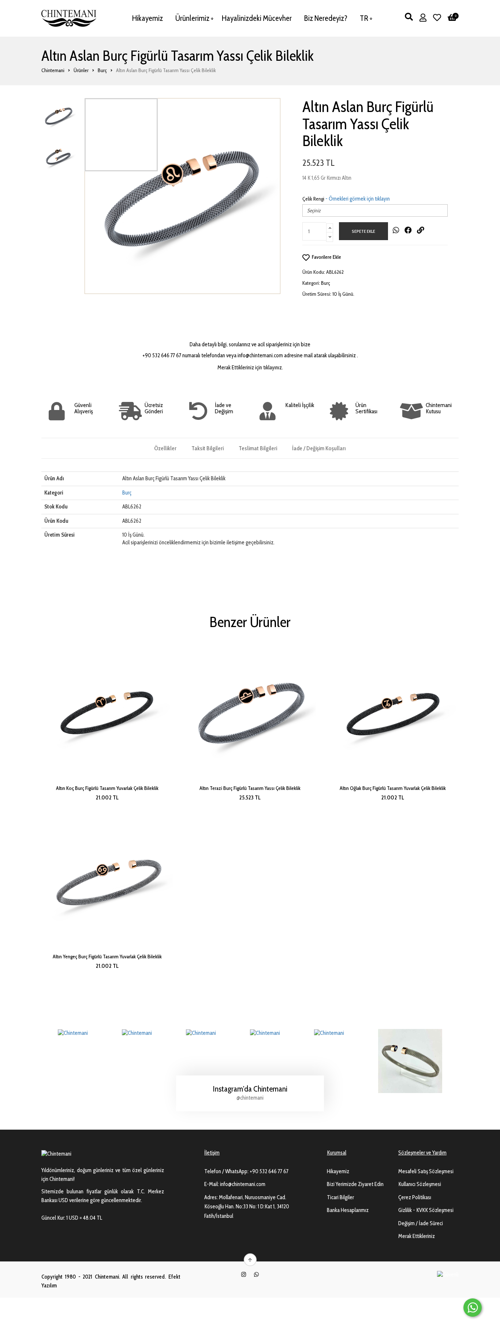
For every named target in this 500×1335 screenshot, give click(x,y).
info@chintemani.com (242, 1184)
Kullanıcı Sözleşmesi (419, 1184)
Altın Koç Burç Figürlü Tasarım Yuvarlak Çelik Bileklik (107, 788)
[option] (182, 196)
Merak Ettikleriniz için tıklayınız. (250, 367)
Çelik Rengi (313, 198)
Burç (102, 70)
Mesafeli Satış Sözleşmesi (426, 1171)
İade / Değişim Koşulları (319, 448)
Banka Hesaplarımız (348, 1210)
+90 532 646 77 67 (269, 1171)
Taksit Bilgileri (207, 448)
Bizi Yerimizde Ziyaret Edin (355, 1184)
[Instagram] (243, 1274)
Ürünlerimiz (192, 18)
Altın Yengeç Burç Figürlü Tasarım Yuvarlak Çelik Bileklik (107, 956)
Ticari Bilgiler (340, 1197)
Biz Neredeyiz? (325, 18)
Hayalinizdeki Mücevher (257, 18)
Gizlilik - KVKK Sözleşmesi (426, 1210)
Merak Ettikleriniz (416, 1236)
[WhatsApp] (256, 1274)
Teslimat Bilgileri (258, 448)
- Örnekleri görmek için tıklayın (357, 198)
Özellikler (165, 448)
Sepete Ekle (363, 231)
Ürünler (81, 70)
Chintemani (52, 70)
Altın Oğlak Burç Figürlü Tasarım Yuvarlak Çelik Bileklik (393, 788)
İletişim (212, 1152)
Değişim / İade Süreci (420, 1223)
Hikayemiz (147, 18)
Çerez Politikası (414, 1197)
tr (364, 18)
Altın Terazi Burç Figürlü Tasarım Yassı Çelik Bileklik (250, 788)
